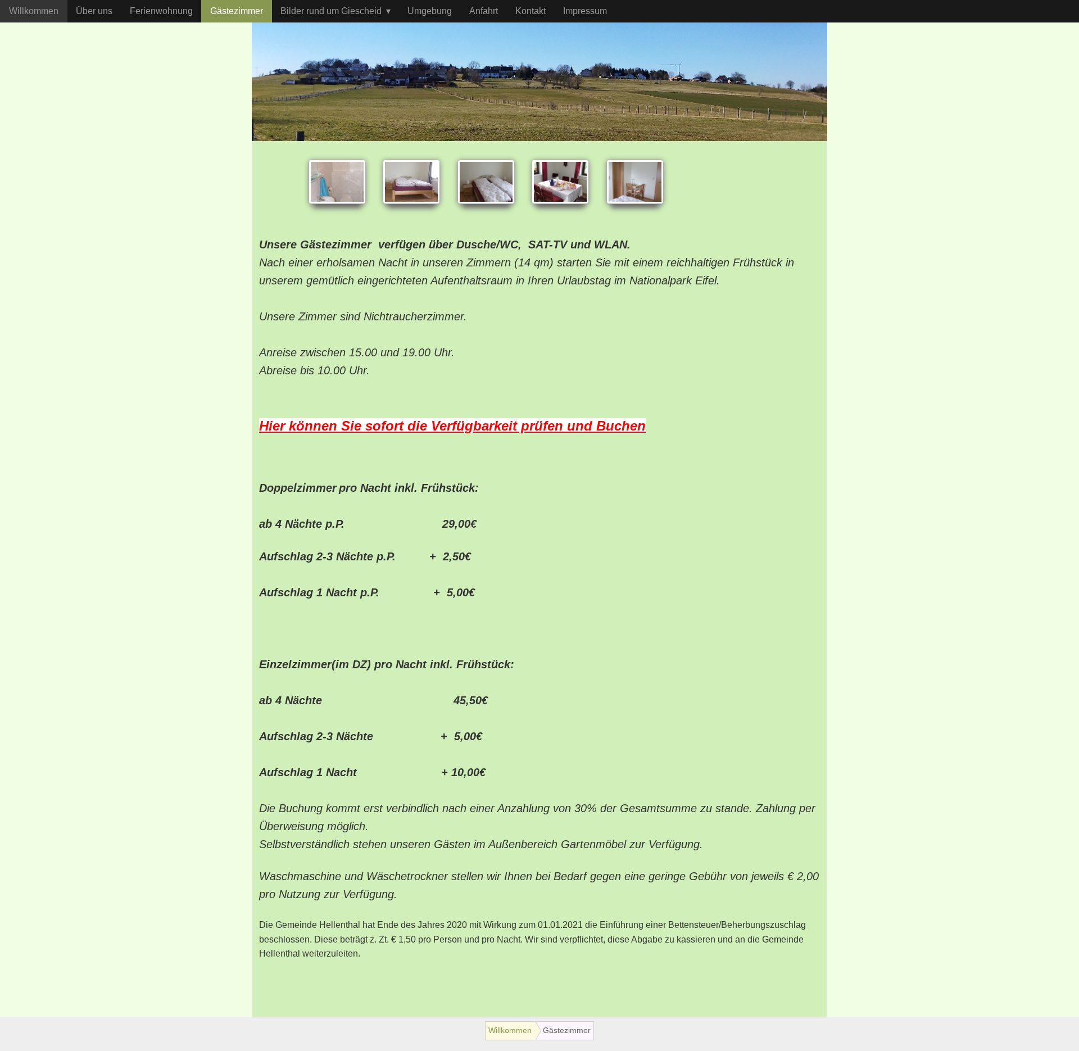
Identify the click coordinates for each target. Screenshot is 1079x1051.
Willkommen (33, 11)
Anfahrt (483, 11)
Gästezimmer (236, 11)
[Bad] (337, 181)
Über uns (94, 11)
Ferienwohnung (161, 11)
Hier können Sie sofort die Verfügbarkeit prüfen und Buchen (452, 425)
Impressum (585, 11)
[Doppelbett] (411, 181)
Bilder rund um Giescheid (331, 11)
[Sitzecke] (635, 181)
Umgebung (429, 11)
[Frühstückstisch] (560, 181)
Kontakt (530, 11)
